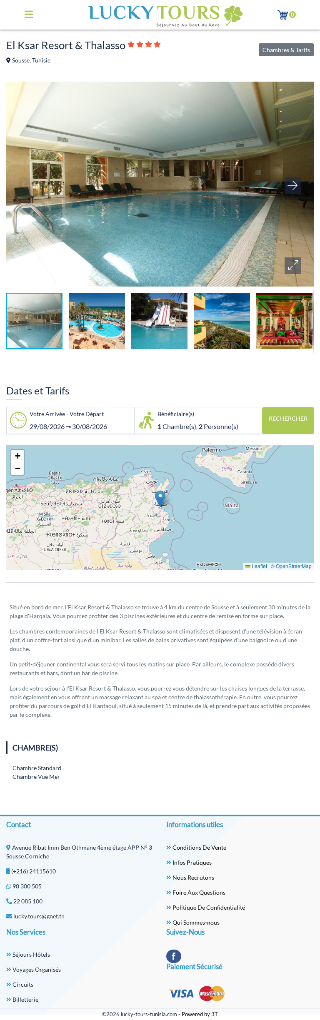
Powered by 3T (200, 1014)
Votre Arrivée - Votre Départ (67, 413)
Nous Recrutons (192, 877)
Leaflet (258, 565)
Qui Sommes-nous (195, 922)
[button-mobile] (28, 15)
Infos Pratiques (191, 862)
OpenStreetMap (294, 565)
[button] (293, 265)
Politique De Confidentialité (208, 907)
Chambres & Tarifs (286, 49)
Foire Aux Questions (198, 892)
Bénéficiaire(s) (176, 413)
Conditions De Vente (198, 847)
